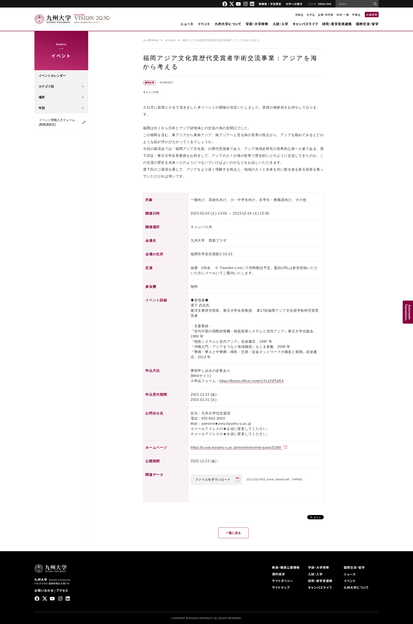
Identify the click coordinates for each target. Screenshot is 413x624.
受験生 (299, 14)
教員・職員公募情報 (286, 567)
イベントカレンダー (52, 75)
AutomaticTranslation (407, 312)
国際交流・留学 (367, 24)
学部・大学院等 (257, 24)
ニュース (186, 24)
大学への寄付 (294, 4)
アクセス (62, 590)
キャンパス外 (151, 92)
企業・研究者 (325, 14)
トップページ (151, 40)
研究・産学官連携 (320, 581)
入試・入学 (280, 24)
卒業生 (356, 14)
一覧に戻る (233, 533)
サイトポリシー (282, 581)
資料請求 (278, 574)
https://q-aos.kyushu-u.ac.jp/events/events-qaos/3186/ (236, 447)
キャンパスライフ (305, 24)
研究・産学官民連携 (337, 24)
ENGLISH (324, 4)
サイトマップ (281, 587)
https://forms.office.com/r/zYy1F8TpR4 (251, 381)
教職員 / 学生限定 (270, 4)
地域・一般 (342, 14)
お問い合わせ (44, 590)
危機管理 (371, 14)
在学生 (311, 14)
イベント (204, 24)
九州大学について (228, 24)
